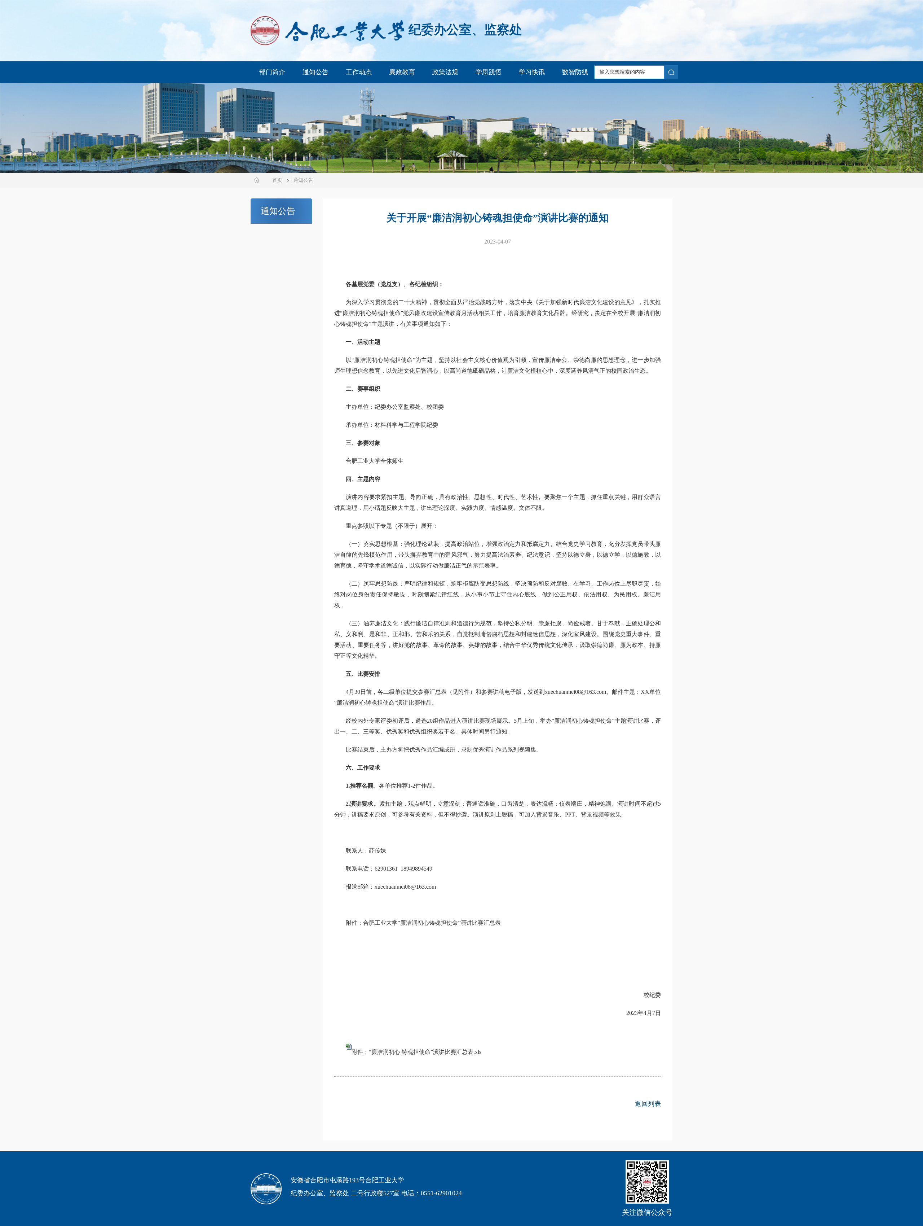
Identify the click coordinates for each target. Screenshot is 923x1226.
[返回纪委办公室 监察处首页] (327, 29)
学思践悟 (489, 72)
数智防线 (575, 72)
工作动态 (359, 72)
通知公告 (315, 72)
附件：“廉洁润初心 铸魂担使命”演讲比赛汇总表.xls (416, 1052)
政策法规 (445, 72)
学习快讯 (532, 72)
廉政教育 (402, 72)
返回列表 (648, 1103)
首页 (277, 180)
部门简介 (272, 72)
